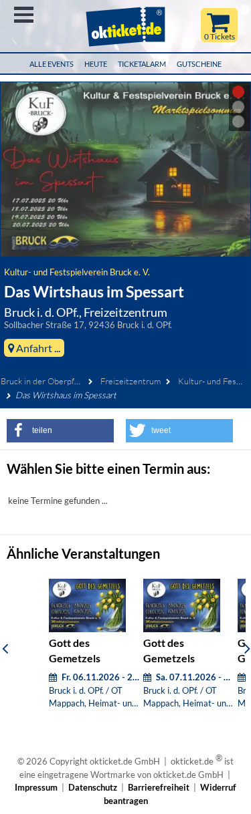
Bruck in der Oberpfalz (42, 381)
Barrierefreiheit (158, 787)
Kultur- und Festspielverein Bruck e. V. (77, 272)
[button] (60, 430)
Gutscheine (199, 63)
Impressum (36, 787)
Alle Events (51, 63)
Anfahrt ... (37, 348)
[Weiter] (247, 648)
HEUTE (95, 63)
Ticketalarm (142, 63)
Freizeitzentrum (130, 381)
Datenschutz (92, 787)
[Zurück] (5, 648)
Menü (23, 14)
